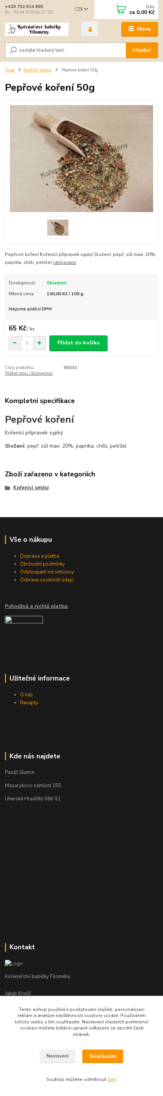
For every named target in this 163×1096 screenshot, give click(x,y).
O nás (26, 694)
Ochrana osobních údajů (47, 580)
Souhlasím (102, 1056)
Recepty (29, 702)
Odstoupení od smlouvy (47, 572)
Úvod (9, 70)
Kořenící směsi (38, 70)
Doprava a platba (39, 556)
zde (111, 1079)
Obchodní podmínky (42, 564)
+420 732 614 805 (24, 6)
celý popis (64, 262)
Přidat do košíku (78, 342)
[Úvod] (37, 29)
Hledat (142, 50)
